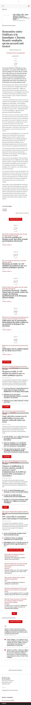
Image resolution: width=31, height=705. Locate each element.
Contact (4, 703)
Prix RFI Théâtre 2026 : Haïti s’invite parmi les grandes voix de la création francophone (16, 438)
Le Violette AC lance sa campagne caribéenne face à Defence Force (13, 538)
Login (21, 1)
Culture (4, 414)
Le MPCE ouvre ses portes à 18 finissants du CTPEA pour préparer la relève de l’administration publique (16, 607)
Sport (3, 514)
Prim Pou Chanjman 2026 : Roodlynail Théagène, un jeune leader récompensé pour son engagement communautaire (15, 444)
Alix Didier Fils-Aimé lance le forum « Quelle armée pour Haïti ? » (20, 16)
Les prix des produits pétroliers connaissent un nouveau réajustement (14, 495)
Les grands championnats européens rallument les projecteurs (15, 583)
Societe (6, 591)
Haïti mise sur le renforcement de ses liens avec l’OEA (15, 350)
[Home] (4, 9)
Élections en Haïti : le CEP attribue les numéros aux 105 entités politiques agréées (14, 266)
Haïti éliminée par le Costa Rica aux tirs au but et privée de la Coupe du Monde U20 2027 (16, 544)
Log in (17, 213)
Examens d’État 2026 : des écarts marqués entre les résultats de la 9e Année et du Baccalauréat (16, 571)
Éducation (7, 568)
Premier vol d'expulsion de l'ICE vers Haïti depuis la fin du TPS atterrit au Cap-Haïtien (16, 593)
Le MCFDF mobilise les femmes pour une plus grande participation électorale (15, 239)
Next (29, 18)
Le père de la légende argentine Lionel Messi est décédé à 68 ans (15, 534)
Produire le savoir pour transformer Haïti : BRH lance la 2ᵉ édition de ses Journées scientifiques (16, 501)
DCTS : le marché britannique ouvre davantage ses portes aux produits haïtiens (16, 491)
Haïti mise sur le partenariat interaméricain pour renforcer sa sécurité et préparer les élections (15, 323)
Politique (4, 210)
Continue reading (6, 245)
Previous (27, 18)
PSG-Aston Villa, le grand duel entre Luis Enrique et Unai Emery (15, 518)
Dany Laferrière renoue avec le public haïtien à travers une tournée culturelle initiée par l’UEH (14, 419)
